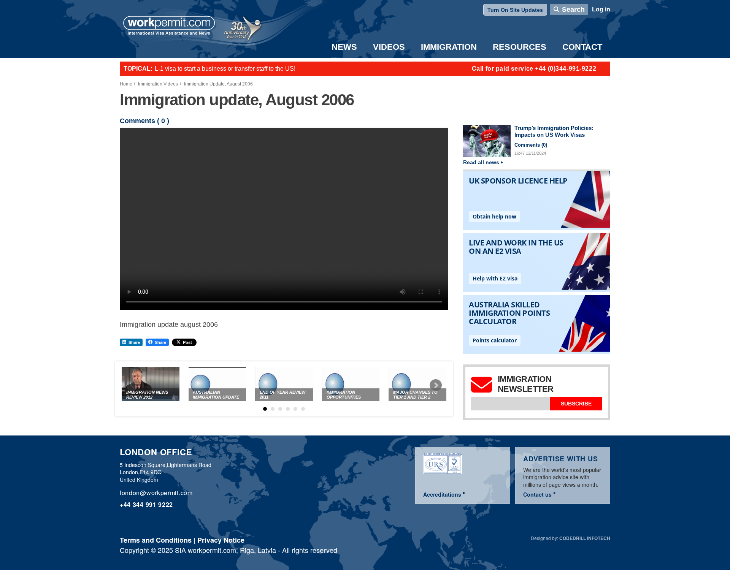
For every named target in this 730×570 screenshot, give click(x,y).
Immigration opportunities (344, 394)
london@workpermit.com (156, 492)
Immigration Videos (158, 84)
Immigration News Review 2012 (147, 394)
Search (573, 9)
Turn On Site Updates (515, 10)
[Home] (169, 26)
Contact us (537, 494)
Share (134, 342)
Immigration (449, 47)
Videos (389, 47)
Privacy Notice (220, 540)
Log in (601, 9)
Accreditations (442, 494)
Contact (582, 47)
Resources (519, 47)
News (344, 47)
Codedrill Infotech (584, 538)
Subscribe (576, 404)
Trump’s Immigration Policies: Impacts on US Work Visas (554, 131)
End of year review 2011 (282, 394)
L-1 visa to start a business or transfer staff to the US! (225, 68)
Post (187, 342)
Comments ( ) (144, 121)
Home (126, 84)
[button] (265, 409)
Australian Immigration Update (216, 394)
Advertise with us (560, 459)
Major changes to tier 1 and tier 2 (415, 394)
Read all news (481, 162)
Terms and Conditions (156, 540)
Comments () (530, 145)
